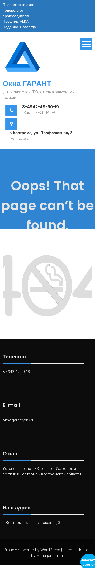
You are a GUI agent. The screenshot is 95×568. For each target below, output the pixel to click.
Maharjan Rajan (49, 555)
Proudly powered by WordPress (32, 549)
